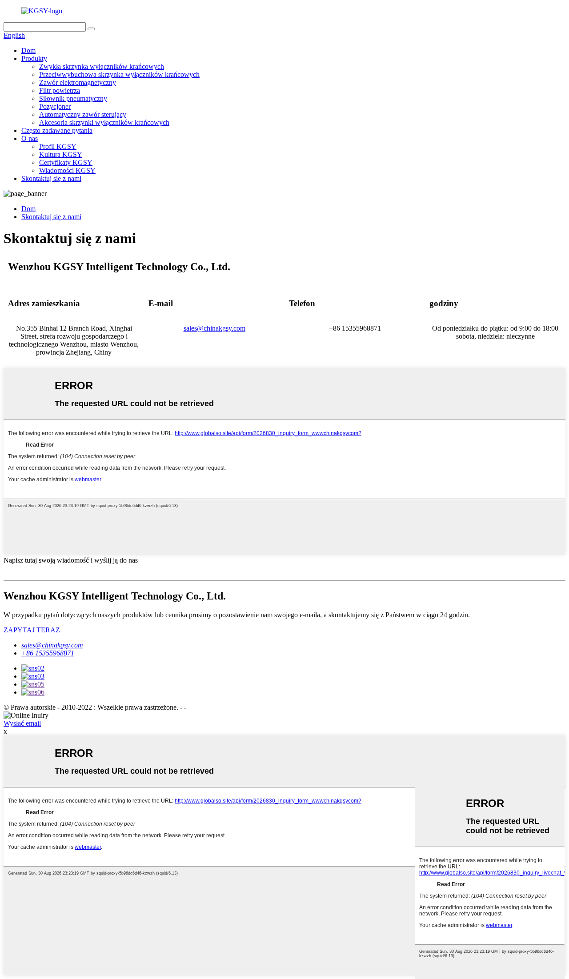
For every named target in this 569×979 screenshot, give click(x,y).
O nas (29, 138)
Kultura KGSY (60, 154)
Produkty (34, 58)
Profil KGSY (57, 146)
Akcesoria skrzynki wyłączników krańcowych (104, 122)
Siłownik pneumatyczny (73, 98)
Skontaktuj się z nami (51, 178)
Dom (28, 50)
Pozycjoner (55, 106)
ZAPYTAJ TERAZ (32, 630)
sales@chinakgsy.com (214, 328)
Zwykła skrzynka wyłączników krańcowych (101, 66)
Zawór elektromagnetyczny (77, 82)
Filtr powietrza (59, 90)
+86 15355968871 (47, 653)
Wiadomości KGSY (67, 170)
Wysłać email (22, 723)
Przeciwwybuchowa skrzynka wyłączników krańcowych (119, 74)
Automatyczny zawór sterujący (82, 114)
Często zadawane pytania (56, 130)
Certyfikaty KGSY (65, 162)
